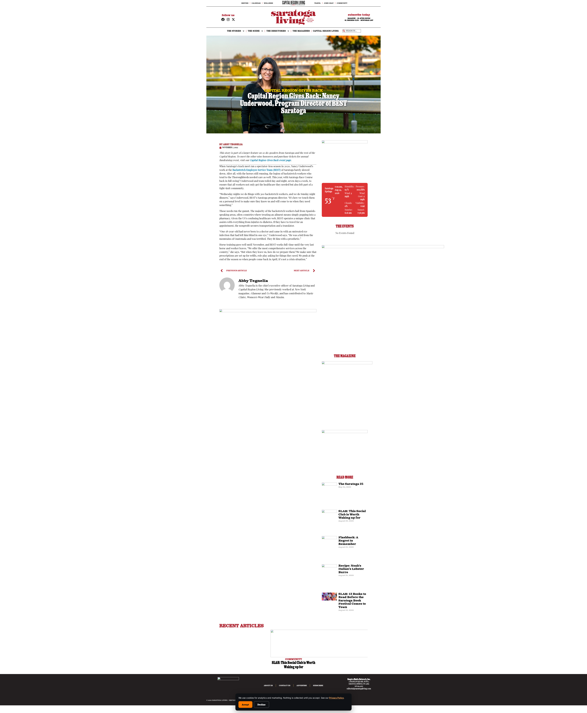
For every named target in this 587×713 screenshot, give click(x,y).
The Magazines (301, 31)
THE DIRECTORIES (276, 31)
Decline (261, 704)
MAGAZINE (352, 18)
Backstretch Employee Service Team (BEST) (257, 170)
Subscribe (318, 685)
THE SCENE (254, 31)
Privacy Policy (336, 697)
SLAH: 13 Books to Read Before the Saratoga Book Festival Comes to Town (352, 600)
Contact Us (284, 685)
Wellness (268, 3)
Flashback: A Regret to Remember (348, 541)
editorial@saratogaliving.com (359, 689)
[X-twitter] (233, 19)
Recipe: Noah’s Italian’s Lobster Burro (351, 569)
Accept (245, 704)
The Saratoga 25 (350, 484)
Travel (317, 3)
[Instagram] (228, 19)
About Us (268, 685)
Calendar (256, 3)
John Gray (329, 3)
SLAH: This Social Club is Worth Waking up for (352, 514)
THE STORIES (234, 31)
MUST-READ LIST (367, 20)
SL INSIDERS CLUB (352, 20)
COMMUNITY (293, 659)
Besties (244, 3)
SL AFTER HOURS (363, 18)
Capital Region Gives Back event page (270, 160)
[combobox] (352, 30)
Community (342, 3)
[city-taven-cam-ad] (267, 311)
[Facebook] (223, 19)
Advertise (302, 685)
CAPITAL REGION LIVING (326, 31)
